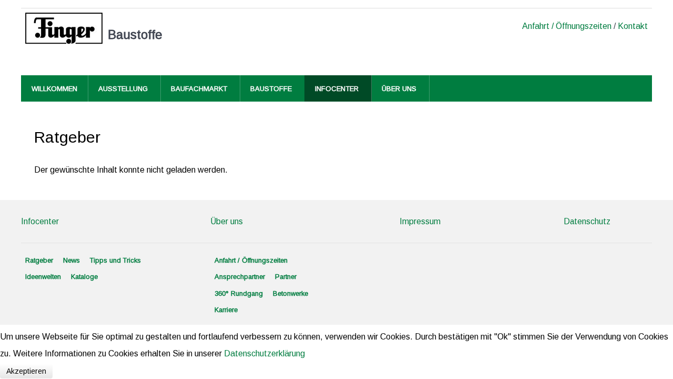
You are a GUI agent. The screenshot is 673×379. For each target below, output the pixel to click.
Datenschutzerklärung (264, 353)
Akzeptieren (26, 371)
